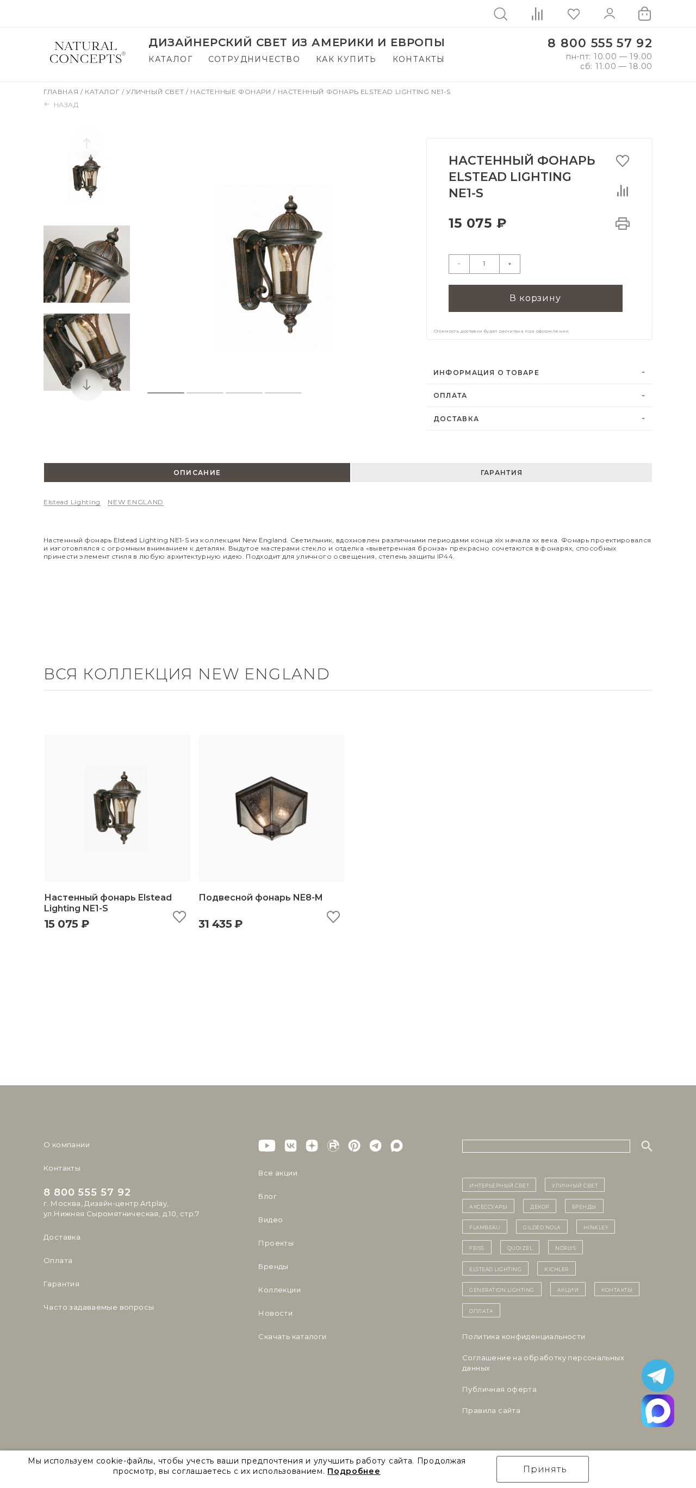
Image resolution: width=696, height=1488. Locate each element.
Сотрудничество (254, 59)
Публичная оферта (499, 1389)
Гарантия (61, 1283)
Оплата (450, 395)
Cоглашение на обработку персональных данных (543, 1362)
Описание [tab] (197, 472)
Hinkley (595, 1226)
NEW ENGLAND (136, 502)
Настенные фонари (231, 91)
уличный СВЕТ (575, 1184)
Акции (568, 1289)
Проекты (276, 1243)
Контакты (419, 59)
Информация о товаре (486, 372)
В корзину (535, 298)
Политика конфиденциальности (524, 1336)
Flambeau (484, 1226)
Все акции (277, 1172)
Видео (270, 1219)
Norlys (565, 1247)
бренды (584, 1206)
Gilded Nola (542, 1226)
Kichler (556, 1268)
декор (539, 1206)
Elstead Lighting (72, 502)
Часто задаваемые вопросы (99, 1307)
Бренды (273, 1266)
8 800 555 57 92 (600, 43)
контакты (616, 1289)
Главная (62, 91)
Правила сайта (491, 1410)
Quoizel (520, 1247)
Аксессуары (488, 1206)
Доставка (456, 419)
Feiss (476, 1247)
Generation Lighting (502, 1289)
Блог (267, 1196)
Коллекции (279, 1289)
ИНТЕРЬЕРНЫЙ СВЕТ (499, 1184)
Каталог (170, 59)
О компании (67, 1144)
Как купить (346, 59)
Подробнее (353, 1471)
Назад (66, 105)
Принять (545, 1469)
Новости (275, 1313)
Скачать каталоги (292, 1336)
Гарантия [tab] (502, 472)
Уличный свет (156, 91)
